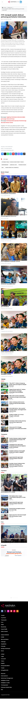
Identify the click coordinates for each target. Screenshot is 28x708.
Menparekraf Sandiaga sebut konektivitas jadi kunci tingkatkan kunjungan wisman (13, 260)
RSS (2, 689)
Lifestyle (3, 646)
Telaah (2, 668)
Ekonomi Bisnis (4, 639)
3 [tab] (14, 543)
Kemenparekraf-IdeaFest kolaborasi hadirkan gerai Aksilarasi (13, 306)
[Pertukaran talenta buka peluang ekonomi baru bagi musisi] (4, 422)
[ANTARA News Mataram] (15, 1)
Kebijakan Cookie (5, 682)
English (3, 663)
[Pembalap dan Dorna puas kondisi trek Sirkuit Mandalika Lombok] (14, 364)
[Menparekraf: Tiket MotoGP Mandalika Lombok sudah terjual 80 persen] (14, 342)
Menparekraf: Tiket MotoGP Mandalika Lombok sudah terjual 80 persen (13, 351)
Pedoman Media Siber (6, 687)
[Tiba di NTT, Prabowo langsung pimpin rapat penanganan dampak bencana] (4, 385)
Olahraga (3, 641)
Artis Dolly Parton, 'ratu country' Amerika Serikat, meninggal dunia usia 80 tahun (17, 410)
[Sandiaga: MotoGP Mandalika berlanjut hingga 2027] (14, 319)
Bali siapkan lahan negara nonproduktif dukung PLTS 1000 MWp (17, 497)
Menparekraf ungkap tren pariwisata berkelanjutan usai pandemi (10, 193)
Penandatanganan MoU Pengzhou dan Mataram (13, 539)
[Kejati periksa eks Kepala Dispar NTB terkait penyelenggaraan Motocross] (14, 206)
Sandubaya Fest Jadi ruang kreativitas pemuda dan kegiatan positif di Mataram (17, 446)
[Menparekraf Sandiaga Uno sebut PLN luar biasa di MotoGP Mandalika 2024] (14, 274)
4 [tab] (16, 543)
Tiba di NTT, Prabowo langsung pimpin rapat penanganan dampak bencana (17, 385)
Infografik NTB (4, 670)
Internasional (4, 675)
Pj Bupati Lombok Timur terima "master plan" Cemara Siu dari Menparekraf (13, 238)
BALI (3, 167)
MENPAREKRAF (5, 164)
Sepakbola (3, 644)
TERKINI (3, 379)
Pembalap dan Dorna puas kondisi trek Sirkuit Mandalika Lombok (13, 373)
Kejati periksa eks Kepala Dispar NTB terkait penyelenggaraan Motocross (12, 215)
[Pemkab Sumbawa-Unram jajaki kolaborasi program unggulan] (4, 452)
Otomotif (3, 658)
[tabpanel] (14, 534)
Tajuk (2, 656)
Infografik (3, 545)
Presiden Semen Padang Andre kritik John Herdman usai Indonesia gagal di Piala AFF (17, 465)
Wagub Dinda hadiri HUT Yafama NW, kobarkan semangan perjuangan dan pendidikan (17, 391)
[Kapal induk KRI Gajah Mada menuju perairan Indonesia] (4, 459)
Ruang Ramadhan (5, 665)
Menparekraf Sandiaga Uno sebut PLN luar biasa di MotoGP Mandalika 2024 (14, 283)
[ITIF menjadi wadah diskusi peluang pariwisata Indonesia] (14, 482)
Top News (4, 470)
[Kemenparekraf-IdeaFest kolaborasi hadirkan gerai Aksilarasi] (14, 297)
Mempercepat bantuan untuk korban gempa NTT (12, 593)
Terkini (2, 615)
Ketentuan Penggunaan (7, 678)
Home (4, 7)
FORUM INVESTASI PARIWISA (11, 167)
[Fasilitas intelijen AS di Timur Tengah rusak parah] (4, 416)
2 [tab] (12, 543)
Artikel (2, 654)
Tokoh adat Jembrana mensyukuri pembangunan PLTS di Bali (10, 491)
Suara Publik (4, 629)
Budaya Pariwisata (5, 648)
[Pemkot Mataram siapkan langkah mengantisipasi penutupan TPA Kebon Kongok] (4, 440)
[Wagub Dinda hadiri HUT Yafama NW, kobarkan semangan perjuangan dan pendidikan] (4, 391)
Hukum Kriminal (5, 634)
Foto (2, 522)
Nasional (10, 7)
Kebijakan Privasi (5, 680)
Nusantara (3, 626)
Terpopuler (4, 434)
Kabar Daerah (4, 631)
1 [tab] (10, 543)
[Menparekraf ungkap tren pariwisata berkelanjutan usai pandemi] (14, 184)
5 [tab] (18, 543)
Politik (2, 637)
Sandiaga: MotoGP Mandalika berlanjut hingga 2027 (13, 328)
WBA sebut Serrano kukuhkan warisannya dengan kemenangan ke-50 (17, 397)
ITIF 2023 (5, 159)
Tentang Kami (4, 685)
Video (2, 624)
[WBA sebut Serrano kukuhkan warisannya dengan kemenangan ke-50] (4, 397)
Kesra (2, 650)
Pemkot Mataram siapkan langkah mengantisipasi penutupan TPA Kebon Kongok (17, 440)
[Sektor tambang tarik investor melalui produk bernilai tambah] (4, 404)
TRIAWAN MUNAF (22, 164)
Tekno (2, 661)
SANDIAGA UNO (13, 164)
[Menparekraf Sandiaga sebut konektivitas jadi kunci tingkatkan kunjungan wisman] (14, 251)
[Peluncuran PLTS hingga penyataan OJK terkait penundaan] (4, 429)
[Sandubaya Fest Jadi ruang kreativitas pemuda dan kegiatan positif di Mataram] (4, 446)
